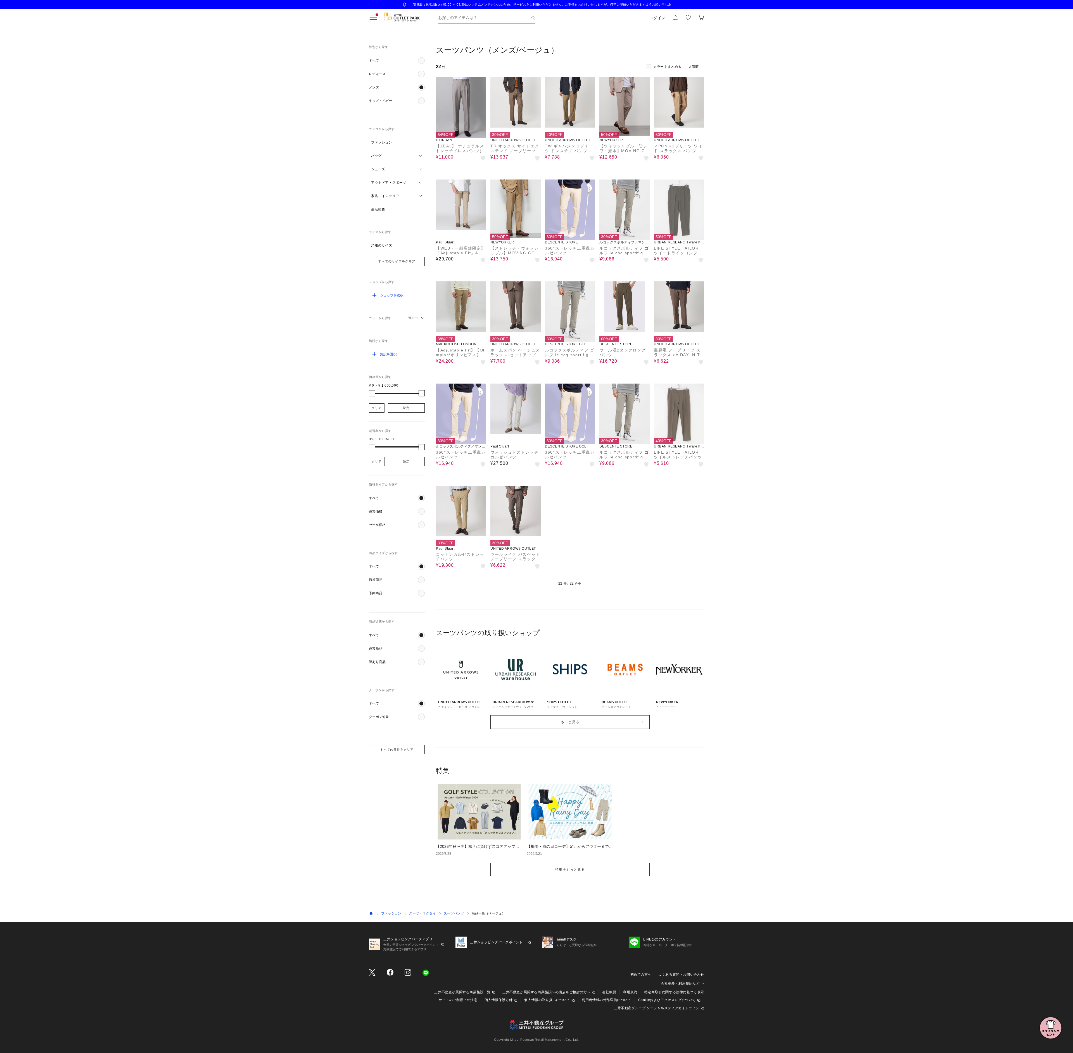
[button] (397, 60)
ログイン (657, 18)
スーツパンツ (454, 913)
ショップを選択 (391, 295)
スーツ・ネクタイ (422, 913)
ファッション (391, 913)
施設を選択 (388, 354)
